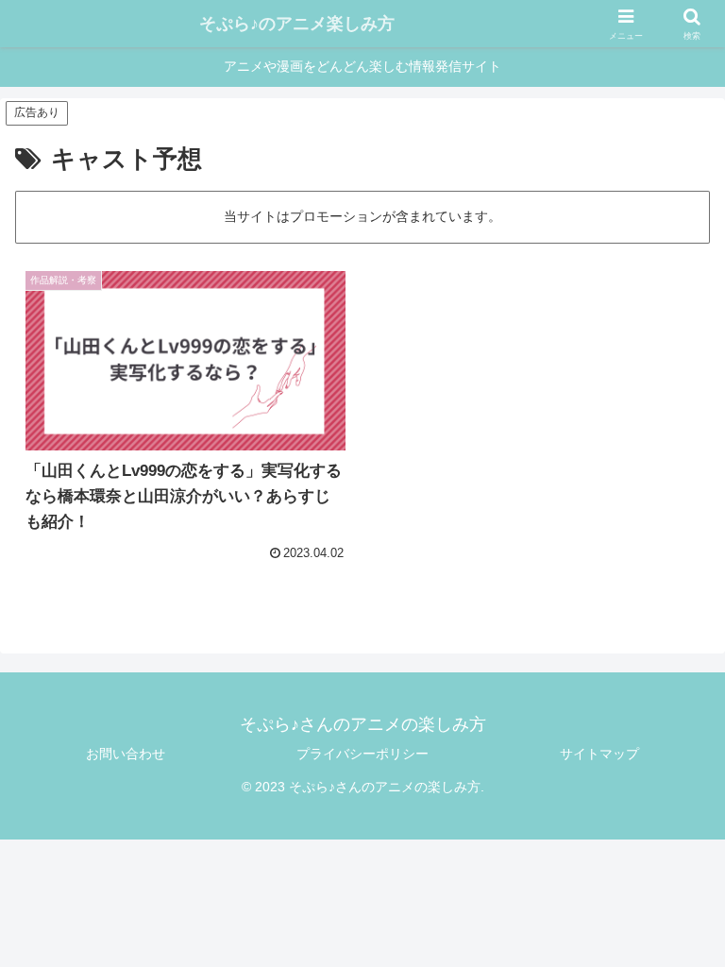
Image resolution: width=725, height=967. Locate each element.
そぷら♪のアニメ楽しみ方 (297, 23)
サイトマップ (599, 753)
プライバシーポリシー (362, 753)
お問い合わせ (125, 753)
